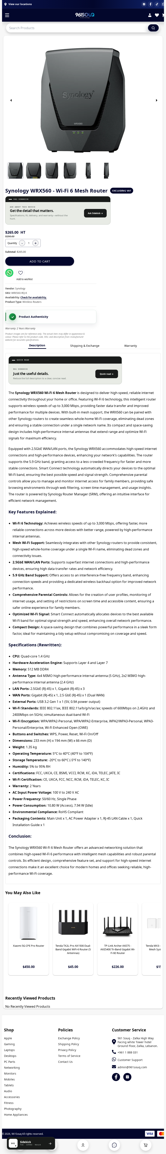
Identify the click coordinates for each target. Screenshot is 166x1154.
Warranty (130, 346)
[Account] (150, 15)
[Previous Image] (11, 100)
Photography (12, 1109)
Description (37, 345)
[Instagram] (144, 4)
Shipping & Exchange (84, 346)
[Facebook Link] (116, 1077)
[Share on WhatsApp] (9, 273)
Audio (8, 1091)
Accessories (12, 1097)
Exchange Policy (69, 1038)
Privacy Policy (67, 1050)
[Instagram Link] (127, 1077)
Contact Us (65, 1062)
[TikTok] (157, 4)
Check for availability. (33, 297)
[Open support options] (114, 1145)
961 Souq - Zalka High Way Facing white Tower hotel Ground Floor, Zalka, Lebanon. (138, 1042)
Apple (8, 1038)
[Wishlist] (157, 15)
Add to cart (40, 261)
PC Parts (9, 1062)
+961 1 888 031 (128, 1052)
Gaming (9, 1044)
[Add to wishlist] (20, 273)
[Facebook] (150, 4)
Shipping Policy (68, 1044)
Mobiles (9, 1079)
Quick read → (107, 374)
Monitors (10, 1073)
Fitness (9, 1103)
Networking (12, 1067)
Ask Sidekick (95, 213)
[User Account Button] (83, 1145)
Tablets (9, 1085)
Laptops (9, 1050)
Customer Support (130, 1060)
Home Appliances (16, 1115)
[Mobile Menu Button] (7, 15)
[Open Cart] (145, 1145)
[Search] (153, 27)
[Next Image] (157, 100)
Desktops (10, 1056)
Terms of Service (69, 1056)
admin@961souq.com (132, 1067)
